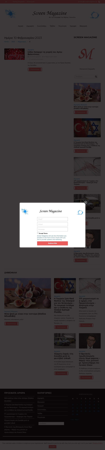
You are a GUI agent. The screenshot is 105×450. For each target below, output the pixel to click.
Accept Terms (43, 233)
